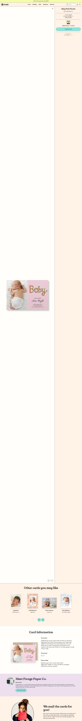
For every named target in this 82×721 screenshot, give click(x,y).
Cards (29, 4)
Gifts (40, 4)
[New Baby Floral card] (32, 601)
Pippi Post (32, 612)
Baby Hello (15, 610)
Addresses (45, 4)
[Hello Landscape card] (49, 603)
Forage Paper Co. (69, 11)
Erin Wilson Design (66, 612)
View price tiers (68, 17)
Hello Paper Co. (15, 612)
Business (52, 4)
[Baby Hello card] (16, 601)
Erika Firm (49, 612)
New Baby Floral (32, 610)
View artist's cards (21, 690)
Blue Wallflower (66, 610)
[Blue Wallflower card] (66, 601)
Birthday (35, 4)
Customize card (68, 29)
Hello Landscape (49, 610)
